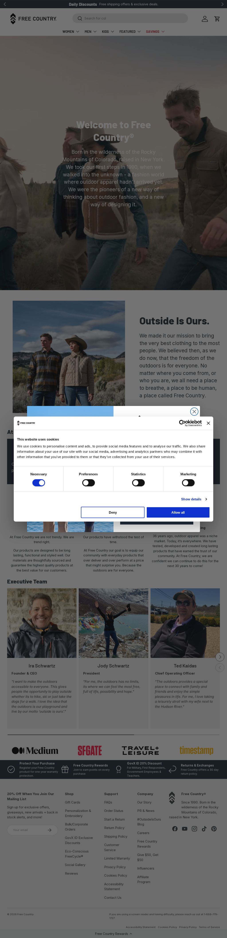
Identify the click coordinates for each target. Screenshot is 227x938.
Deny (113, 512)
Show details (191, 499)
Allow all (178, 512)
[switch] (88, 482)
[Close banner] (208, 423)
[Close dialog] (194, 411)
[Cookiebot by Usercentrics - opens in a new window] (182, 423)
